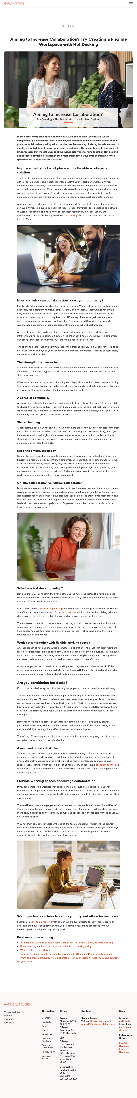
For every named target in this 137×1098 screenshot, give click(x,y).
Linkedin (126, 1021)
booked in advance (106, 765)
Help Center (96, 1021)
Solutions (46, 1018)
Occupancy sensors (65, 612)
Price (44, 1026)
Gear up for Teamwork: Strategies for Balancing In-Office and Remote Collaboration (66, 954)
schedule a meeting (41, 922)
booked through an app (50, 608)
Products (46, 1022)
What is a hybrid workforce (35, 950)
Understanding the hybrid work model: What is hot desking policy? (56, 946)
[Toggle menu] (131, 3)
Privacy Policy (48, 1052)
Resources (47, 1034)
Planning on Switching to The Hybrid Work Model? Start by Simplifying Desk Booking (66, 942)
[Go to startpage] (14, 3)
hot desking (71, 215)
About (45, 1030)
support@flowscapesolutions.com (98, 1024)
